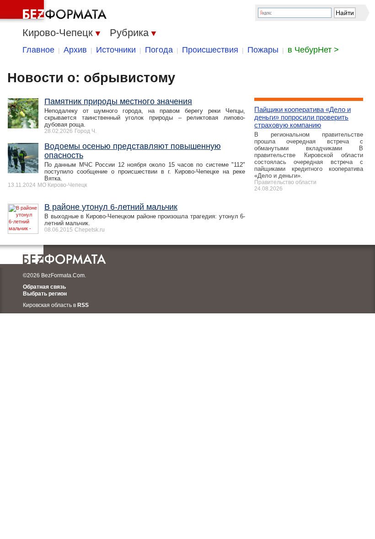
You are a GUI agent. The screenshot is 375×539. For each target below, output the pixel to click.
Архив (75, 49)
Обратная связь (44, 287)
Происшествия (210, 49)
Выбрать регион (45, 294)
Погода (159, 49)
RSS (83, 305)
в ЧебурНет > (313, 49)
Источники (116, 49)
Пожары (263, 49)
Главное (38, 49)
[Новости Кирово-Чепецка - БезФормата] (55, 11)
